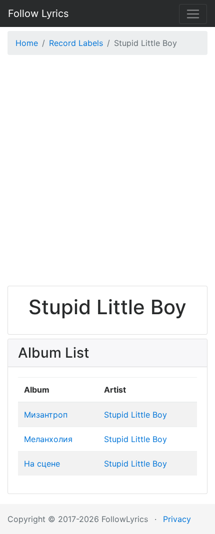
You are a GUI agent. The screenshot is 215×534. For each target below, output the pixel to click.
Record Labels (76, 43)
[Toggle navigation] (193, 14)
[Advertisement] (107, 172)
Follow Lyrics (38, 13)
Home (27, 43)
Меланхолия (48, 439)
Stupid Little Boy (135, 415)
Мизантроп (46, 415)
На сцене (42, 464)
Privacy (177, 519)
